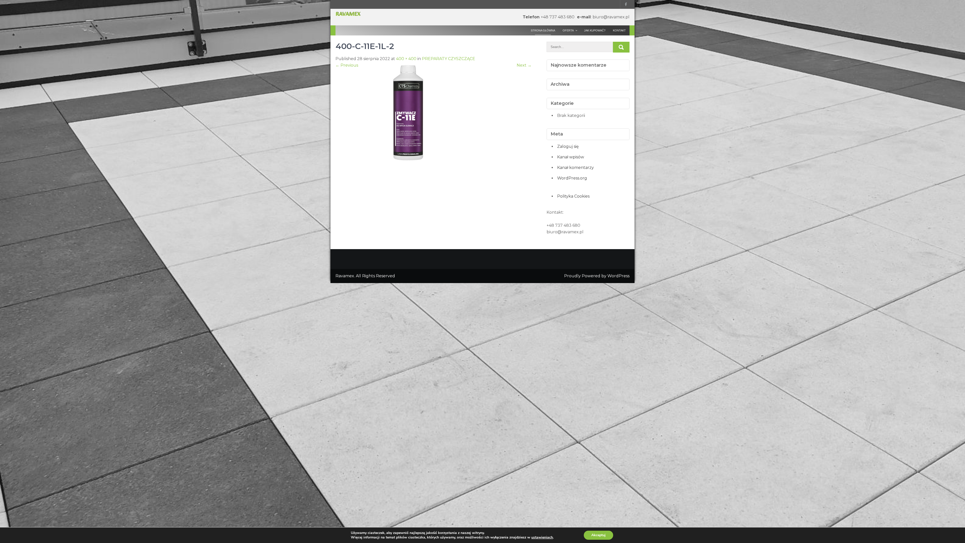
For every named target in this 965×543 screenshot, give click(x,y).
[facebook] (625, 4)
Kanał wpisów (570, 157)
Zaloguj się (568, 146)
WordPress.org (572, 178)
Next (524, 65)
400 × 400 (406, 58)
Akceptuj (598, 535)
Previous (346, 65)
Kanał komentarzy (575, 167)
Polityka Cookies (573, 196)
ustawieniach (542, 537)
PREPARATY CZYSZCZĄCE (448, 58)
